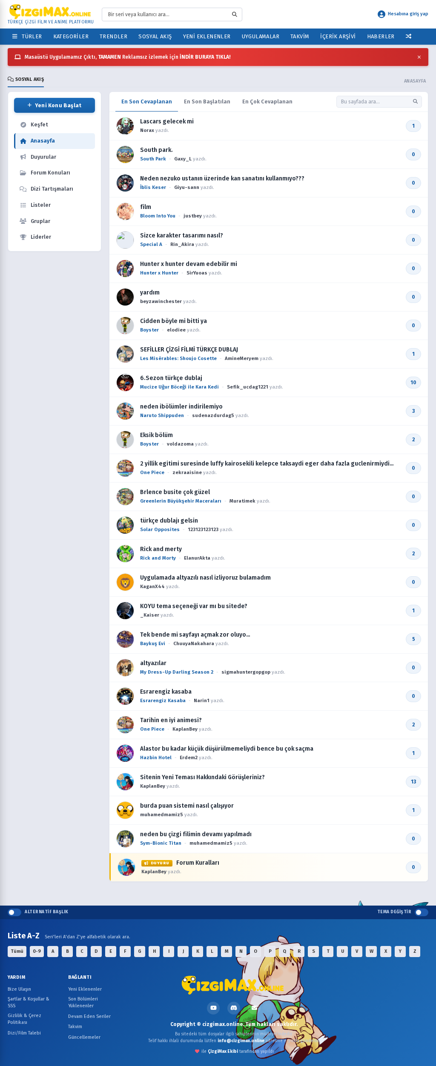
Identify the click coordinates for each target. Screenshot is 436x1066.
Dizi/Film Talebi (24, 1033)
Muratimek (242, 501)
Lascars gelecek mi (167, 121)
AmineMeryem (241, 358)
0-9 (37, 951)
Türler (30, 36)
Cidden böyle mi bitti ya (173, 321)
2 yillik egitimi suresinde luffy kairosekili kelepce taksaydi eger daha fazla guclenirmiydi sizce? (265, 464)
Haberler (381, 36)
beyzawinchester (161, 301)
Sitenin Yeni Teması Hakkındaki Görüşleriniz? (202, 777)
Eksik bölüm (156, 435)
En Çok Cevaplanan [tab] (267, 101)
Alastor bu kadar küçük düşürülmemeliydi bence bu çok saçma (226, 748)
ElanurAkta (197, 558)
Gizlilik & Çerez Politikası (24, 1019)
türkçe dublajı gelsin (169, 520)
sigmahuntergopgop (245, 672)
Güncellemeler (84, 1037)
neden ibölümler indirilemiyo (181, 406)
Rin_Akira (182, 244)
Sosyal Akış (155, 36)
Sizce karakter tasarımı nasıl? (181, 235)
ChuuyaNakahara (193, 643)
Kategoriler (71, 36)
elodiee (176, 330)
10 (413, 383)
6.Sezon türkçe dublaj (171, 378)
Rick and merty (161, 549)
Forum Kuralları (185, 862)
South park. (156, 150)
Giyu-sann (186, 187)
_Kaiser (149, 615)
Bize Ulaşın (19, 989)
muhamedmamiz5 (161, 814)
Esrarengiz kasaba (166, 691)
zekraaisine (187, 472)
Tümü (17, 951)
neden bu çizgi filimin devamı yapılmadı (196, 834)
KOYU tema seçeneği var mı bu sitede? (193, 606)
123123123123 (203, 529)
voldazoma (180, 444)
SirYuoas (196, 273)
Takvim (299, 36)
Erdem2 (189, 757)
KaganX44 (152, 586)
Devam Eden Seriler (89, 1016)
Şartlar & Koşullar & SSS (28, 1002)
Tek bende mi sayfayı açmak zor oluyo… (195, 634)
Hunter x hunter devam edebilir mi (188, 264)
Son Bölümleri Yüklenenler (83, 1002)
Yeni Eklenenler (207, 36)
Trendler (113, 36)
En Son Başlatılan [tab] (207, 101)
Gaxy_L (183, 159)
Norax (147, 130)
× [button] (419, 57)
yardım (150, 292)
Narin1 (201, 700)
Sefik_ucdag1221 (247, 387)
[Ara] (415, 101)
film (145, 207)
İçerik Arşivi (338, 36)
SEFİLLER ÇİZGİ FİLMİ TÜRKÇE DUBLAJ (189, 349)
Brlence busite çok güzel (175, 492)
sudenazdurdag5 (213, 415)
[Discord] (233, 1008)
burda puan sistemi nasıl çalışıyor (187, 805)
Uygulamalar (260, 36)
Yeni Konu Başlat (58, 105)
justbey (193, 216)
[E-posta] (254, 1008)
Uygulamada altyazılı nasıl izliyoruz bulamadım (205, 577)
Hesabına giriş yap (408, 14)
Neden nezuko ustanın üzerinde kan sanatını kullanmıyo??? (222, 178)
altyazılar (153, 663)
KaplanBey (185, 729)
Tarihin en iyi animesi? (171, 720)
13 (413, 782)
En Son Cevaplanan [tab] (146, 101)
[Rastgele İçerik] (408, 36)
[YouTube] (213, 1008)
